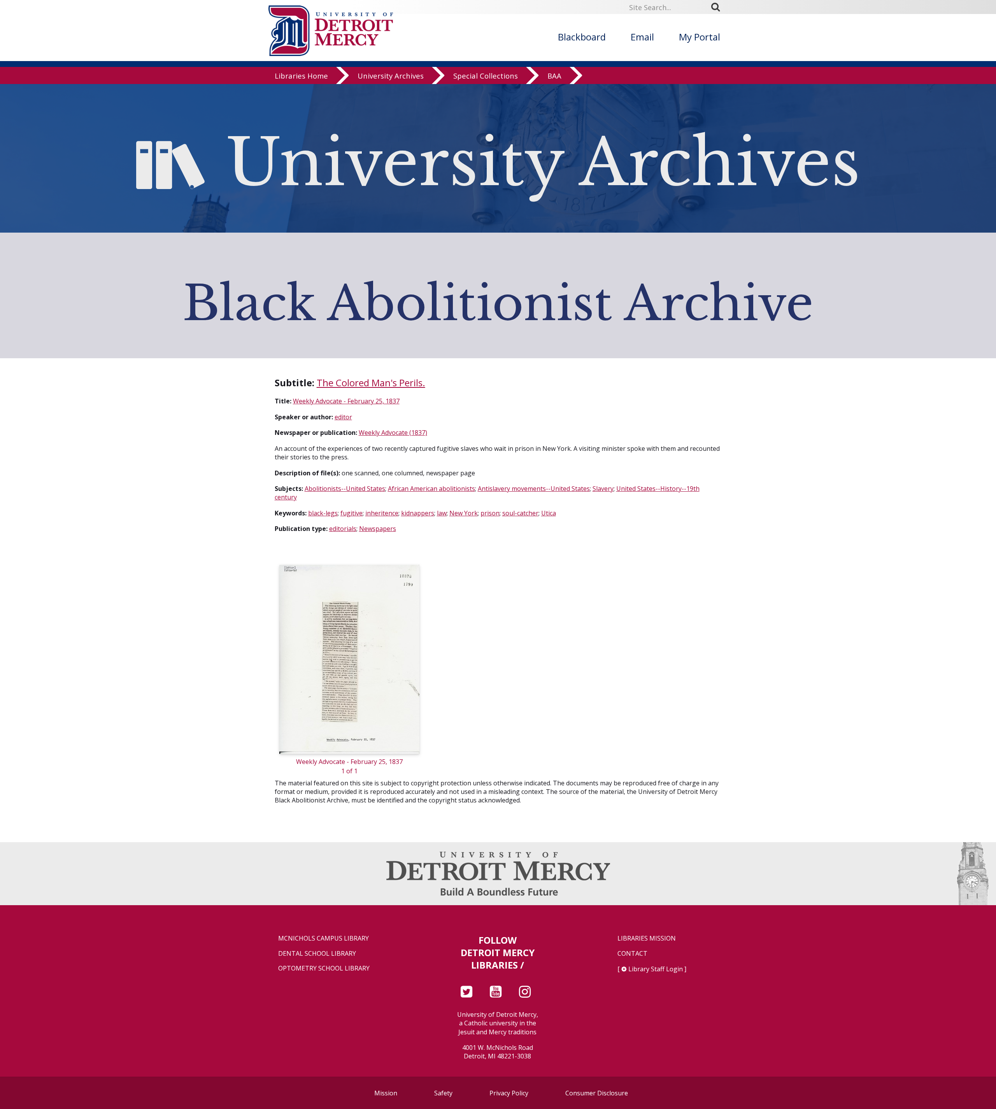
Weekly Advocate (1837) (393, 432)
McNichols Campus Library (323, 938)
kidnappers (417, 513)
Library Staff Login (655, 969)
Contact (632, 953)
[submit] (718, 7)
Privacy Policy (508, 1093)
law (442, 513)
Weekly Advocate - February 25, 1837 (346, 401)
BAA (554, 76)
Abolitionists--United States (345, 488)
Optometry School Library (324, 968)
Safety (443, 1093)
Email (642, 36)
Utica (548, 513)
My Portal (699, 36)
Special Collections (485, 76)
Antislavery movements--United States (534, 488)
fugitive (351, 513)
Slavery (603, 488)
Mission (385, 1093)
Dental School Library (317, 953)
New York (463, 513)
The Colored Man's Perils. (371, 382)
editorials (342, 528)
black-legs (323, 513)
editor (343, 417)
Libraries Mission (646, 938)
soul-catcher (520, 513)
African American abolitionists (431, 488)
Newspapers (377, 528)
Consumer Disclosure (596, 1093)
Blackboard (582, 36)
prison (490, 513)
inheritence (381, 513)
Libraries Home (301, 76)
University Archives (391, 76)
